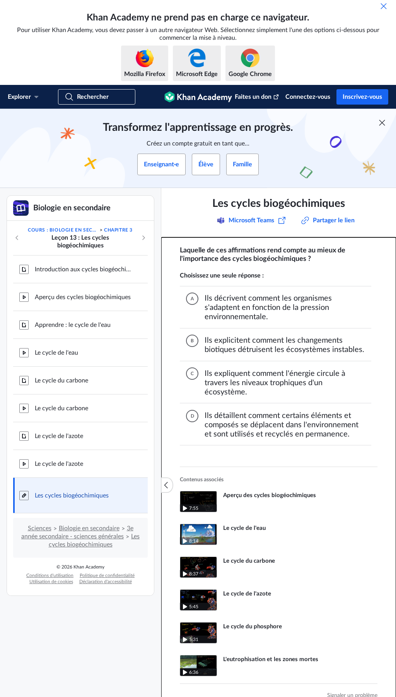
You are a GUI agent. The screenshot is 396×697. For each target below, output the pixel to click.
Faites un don (253, 97)
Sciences (39, 528)
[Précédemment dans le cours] (17, 237)
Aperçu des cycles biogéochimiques (83, 297)
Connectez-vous (307, 97)
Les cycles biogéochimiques (72, 495)
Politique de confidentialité (107, 575)
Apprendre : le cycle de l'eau (73, 325)
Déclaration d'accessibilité (105, 581)
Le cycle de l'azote (59, 436)
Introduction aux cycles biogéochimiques (85, 269)
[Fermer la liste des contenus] (167, 485)
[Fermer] (383, 6)
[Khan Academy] (198, 96)
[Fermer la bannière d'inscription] (382, 122)
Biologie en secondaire (89, 528)
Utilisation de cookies (51, 581)
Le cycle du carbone (61, 380)
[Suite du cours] (143, 237)
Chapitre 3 (118, 230)
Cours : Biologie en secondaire (63, 230)
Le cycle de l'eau (56, 353)
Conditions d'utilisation (49, 575)
